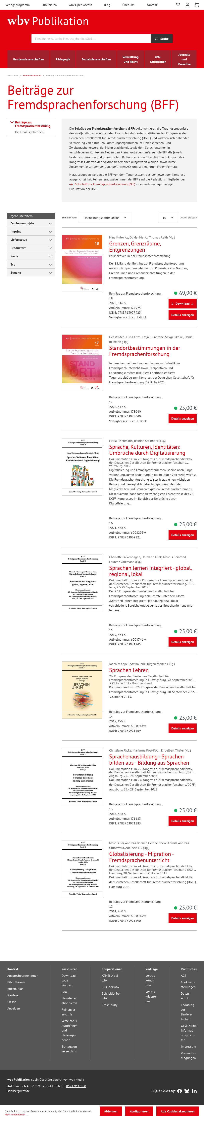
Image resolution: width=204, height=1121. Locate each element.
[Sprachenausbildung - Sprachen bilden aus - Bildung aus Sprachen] (82, 776)
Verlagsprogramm (18, 5)
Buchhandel (15, 989)
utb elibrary (109, 1005)
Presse (11, 1002)
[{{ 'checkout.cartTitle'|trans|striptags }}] (197, 4)
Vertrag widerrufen (151, 996)
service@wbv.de (18, 1091)
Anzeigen (13, 1008)
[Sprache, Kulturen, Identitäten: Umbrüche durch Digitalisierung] (82, 467)
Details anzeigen (182, 315)
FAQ (64, 992)
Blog (107, 5)
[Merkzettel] (178, 4)
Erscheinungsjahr (22, 223)
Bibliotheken (16, 982)
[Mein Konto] (187, 4)
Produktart (18, 248)
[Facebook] (178, 1091)
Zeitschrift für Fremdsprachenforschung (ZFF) (104, 184)
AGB (183, 975)
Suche (164, 39)
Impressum (188, 1046)
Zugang (16, 272)
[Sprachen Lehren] (82, 690)
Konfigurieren (139, 1111)
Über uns (128, 5)
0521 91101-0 (76, 1086)
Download (183, 303)
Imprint (16, 231)
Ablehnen (111, 1111)
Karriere (12, 995)
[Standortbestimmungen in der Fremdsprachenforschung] (82, 363)
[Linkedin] (193, 1091)
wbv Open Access (80, 5)
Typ (13, 264)
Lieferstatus (19, 239)
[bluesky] (186, 1091)
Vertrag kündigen (150, 980)
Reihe (14, 256)
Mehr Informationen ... (16, 1114)
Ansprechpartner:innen (22, 975)
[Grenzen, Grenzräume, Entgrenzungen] (82, 263)
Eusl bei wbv (110, 987)
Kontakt (151, 5)
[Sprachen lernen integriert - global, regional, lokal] (82, 583)
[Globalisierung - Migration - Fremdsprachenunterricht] (82, 869)
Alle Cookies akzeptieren (178, 1111)
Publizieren (49, 5)
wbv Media (76, 1079)
